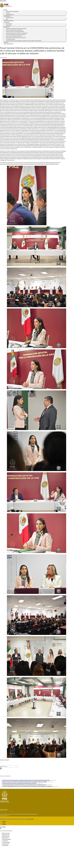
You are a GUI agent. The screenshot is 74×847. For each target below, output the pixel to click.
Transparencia (7, 16)
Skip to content (3, 0)
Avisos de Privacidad (30, 819)
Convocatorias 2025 (8, 43)
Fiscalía (5, 9)
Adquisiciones (9, 23)
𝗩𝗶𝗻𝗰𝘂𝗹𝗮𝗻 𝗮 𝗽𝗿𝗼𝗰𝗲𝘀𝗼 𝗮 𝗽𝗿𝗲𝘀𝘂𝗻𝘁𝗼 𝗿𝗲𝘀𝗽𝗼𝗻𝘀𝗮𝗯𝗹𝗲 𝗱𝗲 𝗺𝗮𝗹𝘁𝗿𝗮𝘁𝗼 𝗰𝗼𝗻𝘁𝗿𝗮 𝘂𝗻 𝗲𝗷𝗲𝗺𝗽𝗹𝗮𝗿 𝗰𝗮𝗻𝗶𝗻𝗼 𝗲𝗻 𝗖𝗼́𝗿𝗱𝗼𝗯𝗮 (24, 781)
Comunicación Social (9, 20)
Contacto (6, 42)
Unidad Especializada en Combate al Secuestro (16, 37)
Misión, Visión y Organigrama (12, 11)
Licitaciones (6, 22)
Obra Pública (8, 25)
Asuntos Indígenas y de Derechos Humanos (15, 31)
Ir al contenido (3, 826)
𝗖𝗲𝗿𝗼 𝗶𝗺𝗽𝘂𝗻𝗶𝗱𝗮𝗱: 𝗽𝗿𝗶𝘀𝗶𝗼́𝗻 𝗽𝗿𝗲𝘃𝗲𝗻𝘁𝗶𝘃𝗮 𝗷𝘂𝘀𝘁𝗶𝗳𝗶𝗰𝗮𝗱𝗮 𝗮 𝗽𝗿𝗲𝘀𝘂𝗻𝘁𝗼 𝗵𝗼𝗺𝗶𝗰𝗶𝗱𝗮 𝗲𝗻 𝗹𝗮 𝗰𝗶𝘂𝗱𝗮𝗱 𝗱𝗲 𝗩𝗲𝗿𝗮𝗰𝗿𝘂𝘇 (24, 784)
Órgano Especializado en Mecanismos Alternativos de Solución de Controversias (23, 40)
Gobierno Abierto (10, 17)
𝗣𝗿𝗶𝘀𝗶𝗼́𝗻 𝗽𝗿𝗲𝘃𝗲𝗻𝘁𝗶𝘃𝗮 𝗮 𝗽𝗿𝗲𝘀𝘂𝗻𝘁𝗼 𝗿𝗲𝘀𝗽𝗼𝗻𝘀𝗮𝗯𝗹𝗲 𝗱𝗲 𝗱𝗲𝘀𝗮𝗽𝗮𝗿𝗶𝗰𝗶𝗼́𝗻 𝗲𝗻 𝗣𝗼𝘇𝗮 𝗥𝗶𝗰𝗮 (19, 783)
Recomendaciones (10, 14)
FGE (5, 57)
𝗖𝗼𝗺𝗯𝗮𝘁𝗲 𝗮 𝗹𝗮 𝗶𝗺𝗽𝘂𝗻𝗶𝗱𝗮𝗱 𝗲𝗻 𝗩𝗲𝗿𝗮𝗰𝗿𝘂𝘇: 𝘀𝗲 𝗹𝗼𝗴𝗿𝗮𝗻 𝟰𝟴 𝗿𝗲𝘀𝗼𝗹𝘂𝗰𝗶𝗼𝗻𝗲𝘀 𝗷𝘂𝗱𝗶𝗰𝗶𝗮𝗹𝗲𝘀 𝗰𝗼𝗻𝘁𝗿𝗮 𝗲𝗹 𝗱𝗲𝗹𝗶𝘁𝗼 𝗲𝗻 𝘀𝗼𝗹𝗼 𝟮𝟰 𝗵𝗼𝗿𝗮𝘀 (27, 786)
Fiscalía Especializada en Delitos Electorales (15, 34)
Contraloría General (10, 39)
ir (0, 768)
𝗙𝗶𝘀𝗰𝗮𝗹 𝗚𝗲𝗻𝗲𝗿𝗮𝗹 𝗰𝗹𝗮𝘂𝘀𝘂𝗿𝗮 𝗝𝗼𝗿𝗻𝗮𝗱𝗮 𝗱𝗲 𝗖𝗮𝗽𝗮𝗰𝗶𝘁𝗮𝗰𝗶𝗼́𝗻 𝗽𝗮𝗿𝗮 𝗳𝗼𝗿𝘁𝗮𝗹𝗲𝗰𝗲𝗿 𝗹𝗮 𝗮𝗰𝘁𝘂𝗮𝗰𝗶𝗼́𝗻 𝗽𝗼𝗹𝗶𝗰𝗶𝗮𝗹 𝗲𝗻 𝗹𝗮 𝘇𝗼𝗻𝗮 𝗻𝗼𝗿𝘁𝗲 (26, 780)
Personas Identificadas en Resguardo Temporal (16, 28)
